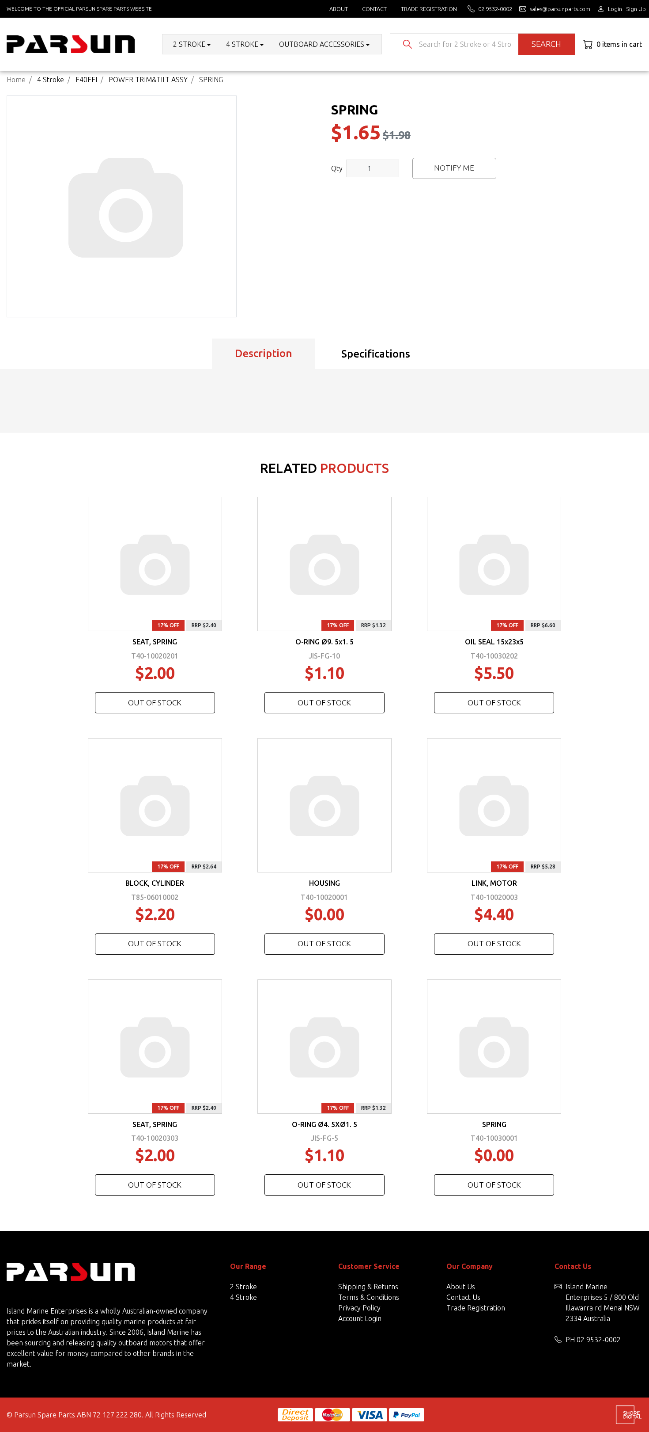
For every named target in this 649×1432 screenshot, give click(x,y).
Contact (374, 9)
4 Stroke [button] (242, 44)
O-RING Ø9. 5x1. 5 (324, 642)
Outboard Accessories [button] (321, 44)
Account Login (359, 1318)
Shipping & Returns (368, 1287)
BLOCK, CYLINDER (154, 883)
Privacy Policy (359, 1308)
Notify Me (454, 168)
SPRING (494, 1124)
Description (263, 353)
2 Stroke (243, 1287)
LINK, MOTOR (494, 883)
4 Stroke (243, 1297)
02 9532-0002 (599, 1340)
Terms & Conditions (368, 1297)
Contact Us (463, 1297)
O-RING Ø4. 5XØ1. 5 (324, 1124)
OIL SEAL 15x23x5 (494, 642)
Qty (337, 168)
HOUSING (324, 883)
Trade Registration (429, 9)
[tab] (263, 354)
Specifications (375, 354)
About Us (460, 1287)
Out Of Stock (154, 702)
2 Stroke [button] (189, 44)
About (338, 9)
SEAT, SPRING (154, 642)
